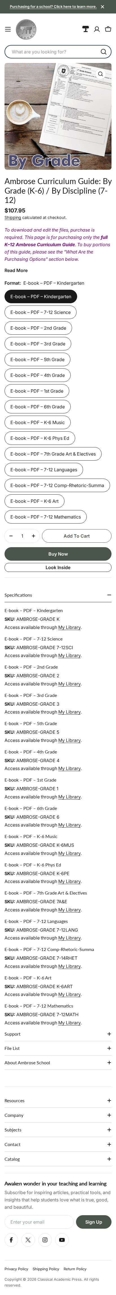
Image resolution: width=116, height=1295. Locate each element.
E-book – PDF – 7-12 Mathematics (45, 517)
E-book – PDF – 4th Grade (37, 375)
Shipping (13, 217)
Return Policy (75, 1269)
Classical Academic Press (59, 1279)
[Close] (102, 7)
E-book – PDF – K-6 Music (37, 422)
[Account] (96, 29)
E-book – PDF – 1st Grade (36, 391)
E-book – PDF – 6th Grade (37, 406)
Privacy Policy (16, 1269)
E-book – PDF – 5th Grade (37, 359)
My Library (69, 627)
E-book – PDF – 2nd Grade (38, 328)
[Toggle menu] (8, 29)
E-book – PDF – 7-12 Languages (43, 469)
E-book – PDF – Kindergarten (40, 296)
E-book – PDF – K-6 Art (34, 501)
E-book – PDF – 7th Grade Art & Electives (53, 454)
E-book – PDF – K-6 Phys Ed (39, 438)
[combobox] (58, 51)
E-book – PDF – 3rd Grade (37, 344)
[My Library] (85, 29)
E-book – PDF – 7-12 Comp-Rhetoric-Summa (57, 485)
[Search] (103, 51)
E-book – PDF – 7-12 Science (40, 312)
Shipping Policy (46, 1269)
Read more (16, 270)
